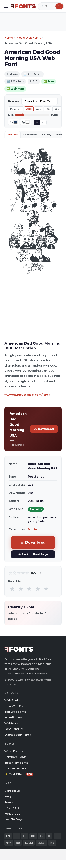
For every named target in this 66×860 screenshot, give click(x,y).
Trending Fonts (15, 717)
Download (46, 429)
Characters (30, 134)
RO (33, 836)
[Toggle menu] (5, 6)
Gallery (46, 134)
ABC (29, 108)
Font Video (12, 813)
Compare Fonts (15, 757)
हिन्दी (52, 842)
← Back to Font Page (33, 554)
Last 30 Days (13, 819)
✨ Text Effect (18, 774)
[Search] (59, 6)
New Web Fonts (15, 706)
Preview (12, 134)
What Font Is (13, 751)
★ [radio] (12, 589)
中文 (8, 842)
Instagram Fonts (16, 762)
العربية (29, 842)
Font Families (14, 729)
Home (8, 37)
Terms (9, 802)
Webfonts (11, 723)
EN (8, 836)
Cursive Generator (17, 768)
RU (18, 842)
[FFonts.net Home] (23, 6)
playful (45, 355)
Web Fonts (12, 700)
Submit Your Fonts (17, 734)
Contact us (12, 790)
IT (49, 836)
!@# (56, 108)
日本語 (41, 842)
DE (16, 836)
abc (38, 108)
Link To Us (11, 808)
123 (48, 108)
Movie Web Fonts (28, 37)
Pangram (15, 108)
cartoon (47, 360)
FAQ (7, 796)
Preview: (14, 101)
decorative (25, 355)
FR (41, 836)
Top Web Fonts (15, 711)
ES (24, 836)
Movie (32, 529)
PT (57, 836)
